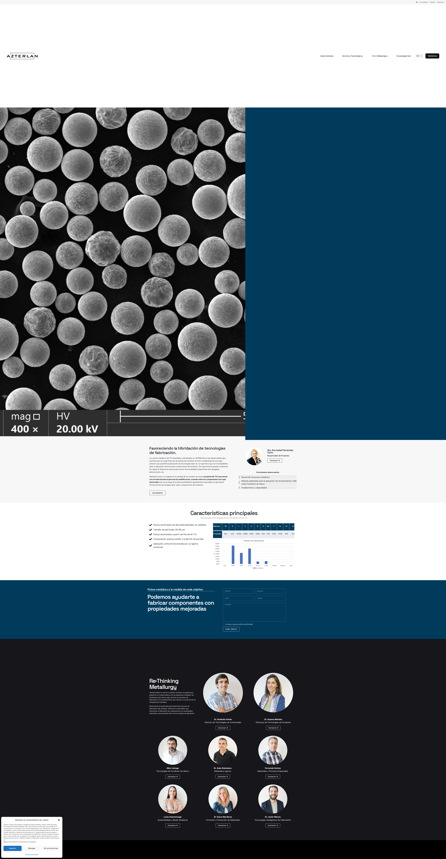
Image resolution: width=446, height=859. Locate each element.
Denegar (31, 848)
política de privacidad (246, 624)
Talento (432, 2)
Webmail (440, 2)
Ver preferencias (51, 848)
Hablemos (432, 56)
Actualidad (424, 2)
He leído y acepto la (239, 624)
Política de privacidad (31, 854)
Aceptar (12, 848)
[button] (59, 820)
